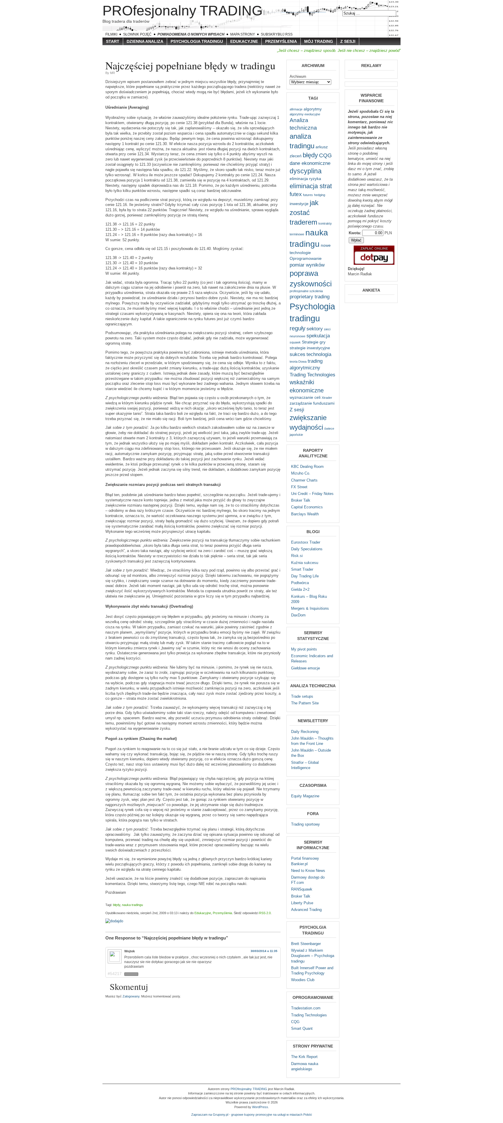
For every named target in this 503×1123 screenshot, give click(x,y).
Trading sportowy (305, 824)
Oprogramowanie (306, 258)
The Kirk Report (304, 1057)
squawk (295, 342)
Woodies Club (302, 980)
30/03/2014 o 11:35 (264, 951)
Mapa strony (242, 34)
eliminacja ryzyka (305, 178)
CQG (325, 155)
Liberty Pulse (302, 903)
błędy (116, 905)
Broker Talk (300, 500)
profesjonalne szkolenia (306, 291)
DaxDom (298, 615)
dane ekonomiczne (310, 163)
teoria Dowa (298, 361)
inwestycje (299, 203)
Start (112, 41)
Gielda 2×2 (300, 589)
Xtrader (327, 397)
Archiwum (298, 76)
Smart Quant (302, 1028)
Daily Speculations (307, 549)
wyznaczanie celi (305, 397)
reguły (297, 328)
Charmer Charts (304, 480)
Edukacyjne (244, 41)
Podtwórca (300, 583)
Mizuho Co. (300, 473)
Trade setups (302, 696)
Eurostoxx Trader (305, 542)
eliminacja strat (311, 186)
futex (296, 194)
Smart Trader (302, 569)
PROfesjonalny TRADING (182, 10)
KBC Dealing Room (307, 466)
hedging (319, 195)
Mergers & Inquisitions (310, 608)
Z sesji (347, 41)
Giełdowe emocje (305, 668)
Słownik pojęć (137, 34)
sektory (315, 329)
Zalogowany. (131, 996)
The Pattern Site (305, 703)
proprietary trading (310, 296)
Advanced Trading (306, 909)
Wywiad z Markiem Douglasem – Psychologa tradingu (312, 955)
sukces (297, 354)
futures (308, 195)
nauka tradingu (132, 905)
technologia (319, 354)
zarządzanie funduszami (312, 403)
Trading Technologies (312, 375)
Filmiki (111, 34)
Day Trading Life (305, 576)
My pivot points (304, 649)
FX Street (299, 487)
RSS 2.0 (265, 913)
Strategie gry (313, 342)
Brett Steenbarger (306, 944)
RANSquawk (301, 889)
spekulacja (318, 336)
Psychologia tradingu (197, 41)
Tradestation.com (305, 1008)
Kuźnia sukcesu (304, 562)
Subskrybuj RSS (277, 34)
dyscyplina (306, 171)
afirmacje (296, 109)
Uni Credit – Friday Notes (312, 493)
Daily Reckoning (304, 731)
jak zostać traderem (304, 212)
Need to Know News (308, 870)
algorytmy (313, 109)
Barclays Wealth (305, 514)
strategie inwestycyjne (310, 347)
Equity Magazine (305, 796)
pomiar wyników (307, 265)
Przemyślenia (281, 41)
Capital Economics (307, 507)
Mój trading (318, 41)
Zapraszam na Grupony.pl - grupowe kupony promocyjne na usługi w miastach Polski (251, 1114)
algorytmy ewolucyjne (305, 114)
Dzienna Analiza (145, 41)
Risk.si (297, 555)
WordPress (260, 1107)
